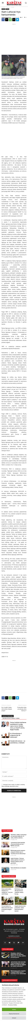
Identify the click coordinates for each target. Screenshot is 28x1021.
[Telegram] (17, 19)
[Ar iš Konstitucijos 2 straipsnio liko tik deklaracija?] (5, 735)
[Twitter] (14, 943)
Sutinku (14, 1009)
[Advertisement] (14, 39)
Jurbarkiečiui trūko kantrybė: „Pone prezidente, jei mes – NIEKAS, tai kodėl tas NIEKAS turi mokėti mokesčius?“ (18, 964)
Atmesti (14, 1018)
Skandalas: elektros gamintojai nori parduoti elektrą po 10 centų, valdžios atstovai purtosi (18, 955)
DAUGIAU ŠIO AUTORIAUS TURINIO (11, 718)
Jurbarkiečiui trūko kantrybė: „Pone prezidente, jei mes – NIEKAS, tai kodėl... (18, 844)
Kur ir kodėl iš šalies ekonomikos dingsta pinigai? (7, 709)
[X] (6, 19)
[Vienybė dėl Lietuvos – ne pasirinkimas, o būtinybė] (5, 743)
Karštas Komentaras (6, 17)
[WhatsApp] (10, 19)
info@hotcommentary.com (14, 937)
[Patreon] (18, 943)
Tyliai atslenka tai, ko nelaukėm (18, 867)
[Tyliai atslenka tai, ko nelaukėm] (5, 870)
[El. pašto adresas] (13, 19)
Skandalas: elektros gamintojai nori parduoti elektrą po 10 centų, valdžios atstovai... (18, 836)
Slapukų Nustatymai (14, 1013)
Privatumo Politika (12, 1004)
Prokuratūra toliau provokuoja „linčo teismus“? (21, 709)
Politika (12, 7)
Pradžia (3, 7)
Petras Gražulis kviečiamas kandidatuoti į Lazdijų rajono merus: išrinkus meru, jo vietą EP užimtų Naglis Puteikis (18, 726)
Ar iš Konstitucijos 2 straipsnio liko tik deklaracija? (16, 735)
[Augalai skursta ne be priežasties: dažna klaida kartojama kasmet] (21, 901)
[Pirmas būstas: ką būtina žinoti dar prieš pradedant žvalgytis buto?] (7, 901)
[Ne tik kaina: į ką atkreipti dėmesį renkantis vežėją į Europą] (21, 884)
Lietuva (7, 7)
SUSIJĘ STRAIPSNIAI (7, 716)
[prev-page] (3, 749)
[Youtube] (9, 943)
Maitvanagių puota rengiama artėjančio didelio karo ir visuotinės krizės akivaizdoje (18, 852)
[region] (14, 1002)
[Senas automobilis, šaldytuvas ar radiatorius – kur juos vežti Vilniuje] (7, 884)
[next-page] (5, 749)
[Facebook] (3, 19)
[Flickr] (23, 943)
